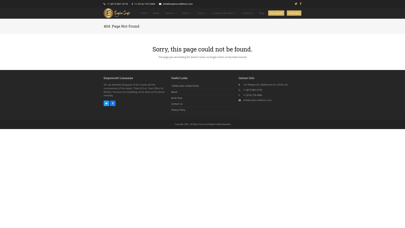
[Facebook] (300, 3)
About (174, 91)
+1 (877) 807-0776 (117, 3)
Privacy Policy (178, 109)
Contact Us (177, 103)
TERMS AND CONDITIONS (185, 85)
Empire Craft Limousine (220, 124)
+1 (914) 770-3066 (144, 3)
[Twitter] (296, 3)
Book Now (176, 97)
